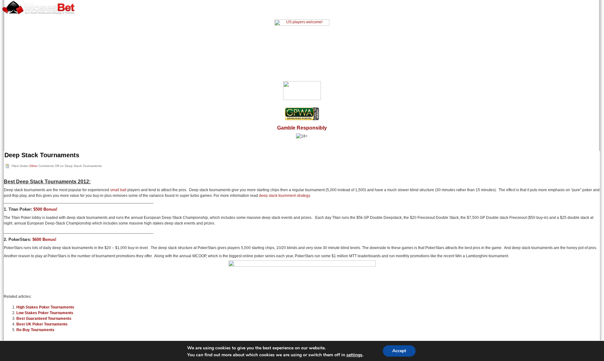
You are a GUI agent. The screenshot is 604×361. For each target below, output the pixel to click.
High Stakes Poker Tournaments (45, 307)
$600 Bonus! (44, 239)
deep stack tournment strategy (284, 195)
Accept (399, 351)
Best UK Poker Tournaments (42, 324)
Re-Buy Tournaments (35, 330)
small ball (118, 190)
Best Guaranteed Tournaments (43, 318)
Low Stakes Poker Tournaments (44, 313)
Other (33, 166)
